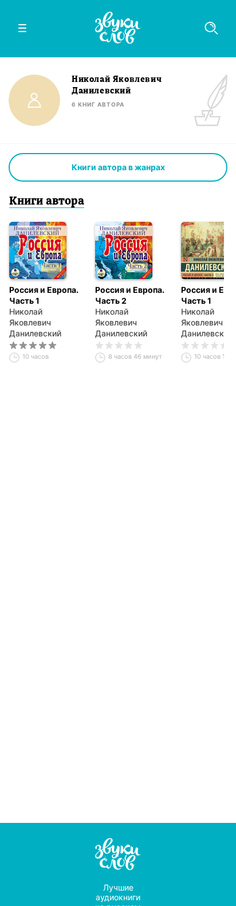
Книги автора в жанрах (118, 167)
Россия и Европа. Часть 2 (129, 295)
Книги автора (46, 201)
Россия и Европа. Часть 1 (43, 295)
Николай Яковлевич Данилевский (35, 322)
